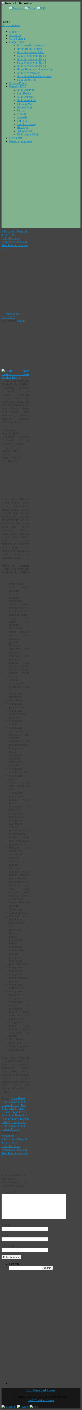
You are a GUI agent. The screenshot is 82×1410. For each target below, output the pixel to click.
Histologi (22, 127)
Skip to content (11, 25)
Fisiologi (22, 113)
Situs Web (8, 1246)
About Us (15, 35)
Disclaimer (15, 137)
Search (14, 1264)
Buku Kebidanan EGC (30, 52)
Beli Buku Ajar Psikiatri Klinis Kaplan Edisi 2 (14, 1108)
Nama (6, 1224)
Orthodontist (24, 131)
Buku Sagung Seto (20, 141)
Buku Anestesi (25, 96)
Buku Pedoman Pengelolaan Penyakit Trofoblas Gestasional (15, 243)
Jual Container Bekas (41, 1400)
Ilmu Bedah (24, 93)
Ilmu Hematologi (27, 124)
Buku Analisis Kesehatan (32, 45)
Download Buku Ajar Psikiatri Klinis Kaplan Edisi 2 (15, 1119)
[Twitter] (31, 8)
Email (6, 1235)
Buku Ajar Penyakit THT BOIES (15, 233)
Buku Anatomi (26, 90)
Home (13, 31)
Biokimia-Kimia (26, 100)
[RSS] (41, 8)
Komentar (9, 1192)
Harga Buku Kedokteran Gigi (35, 69)
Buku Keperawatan (28, 72)
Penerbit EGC (17, 86)
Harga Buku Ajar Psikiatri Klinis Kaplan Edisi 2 (14, 1126)
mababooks (13, 313)
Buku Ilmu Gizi (26, 79)
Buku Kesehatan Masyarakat (34, 76)
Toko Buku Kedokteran (40, 1390)
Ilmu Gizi (22, 120)
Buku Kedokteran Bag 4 (31, 66)
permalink (8, 1136)
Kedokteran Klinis (28, 134)
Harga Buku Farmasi (29, 48)
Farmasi (21, 110)
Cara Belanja (17, 38)
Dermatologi (24, 107)
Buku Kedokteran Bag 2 (31, 59)
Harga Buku (16, 42)
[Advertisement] (41, 187)
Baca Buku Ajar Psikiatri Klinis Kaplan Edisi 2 (13, 1102)
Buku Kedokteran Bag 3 (31, 62)
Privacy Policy (18, 83)
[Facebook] (17, 8)
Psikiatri (21, 320)
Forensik (22, 117)
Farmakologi (24, 103)
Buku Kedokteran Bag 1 (31, 55)
